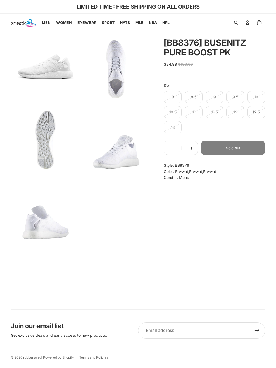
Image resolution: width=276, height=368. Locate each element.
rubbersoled (32, 357)
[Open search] (236, 23)
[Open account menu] (247, 23)
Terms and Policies (93, 357)
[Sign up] (257, 330)
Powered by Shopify (58, 357)
